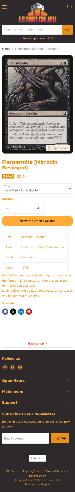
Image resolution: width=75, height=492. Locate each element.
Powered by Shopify (37, 484)
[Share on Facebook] (5, 311)
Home (6, 49)
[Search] (67, 30)
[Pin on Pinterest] (29, 311)
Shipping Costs (31, 471)
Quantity (7, 199)
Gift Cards (11, 471)
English (35, 458)
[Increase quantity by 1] (38, 208)
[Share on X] (13, 311)
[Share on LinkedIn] (21, 311)
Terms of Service (55, 471)
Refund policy (37, 476)
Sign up (60, 438)
